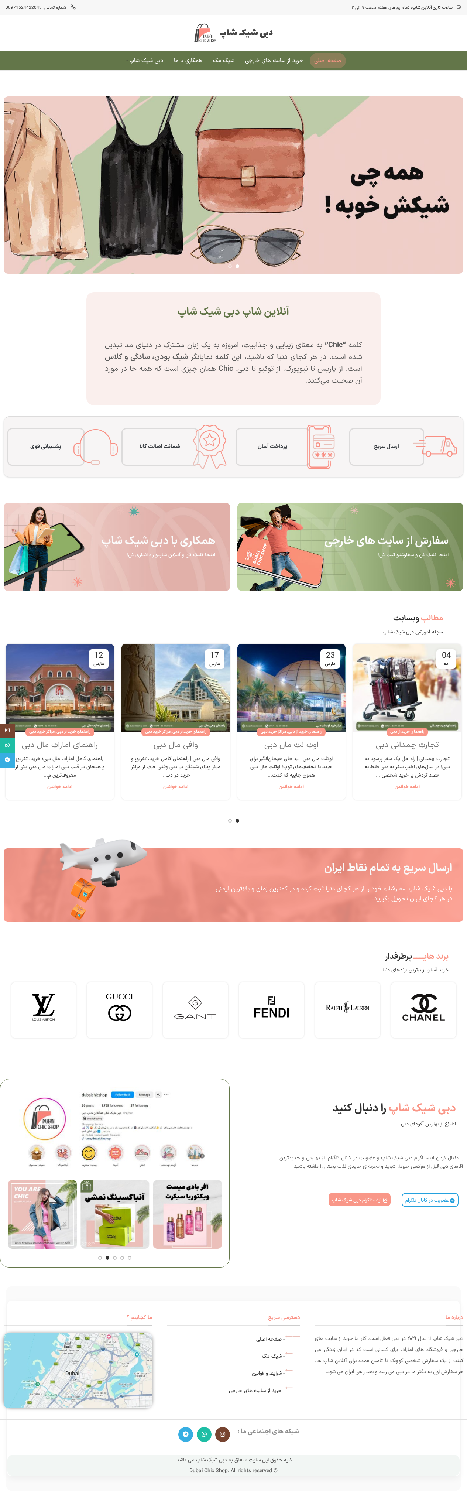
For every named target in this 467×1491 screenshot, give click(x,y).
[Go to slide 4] (107, 1258)
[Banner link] (350, 547)
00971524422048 (24, 7)
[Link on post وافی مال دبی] (175, 688)
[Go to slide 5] (100, 1258)
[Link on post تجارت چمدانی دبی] (407, 688)
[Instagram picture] (195, 1214)
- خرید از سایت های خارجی (257, 1391)
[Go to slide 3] (115, 1258)
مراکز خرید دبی (273, 732)
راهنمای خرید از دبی (407, 732)
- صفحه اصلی (270, 1339)
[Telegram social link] (185, 1434)
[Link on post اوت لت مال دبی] (291, 688)
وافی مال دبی (176, 745)
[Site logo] (233, 33)
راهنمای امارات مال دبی (60, 745)
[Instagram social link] (222, 1434)
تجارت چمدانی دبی (407, 745)
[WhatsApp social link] (204, 1434)
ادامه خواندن (407, 786)
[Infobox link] (423, 1010)
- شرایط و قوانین (268, 1373)
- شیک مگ (273, 1356)
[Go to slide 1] (237, 266)
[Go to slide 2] (230, 266)
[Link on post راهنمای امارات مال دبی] (60, 688)
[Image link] (78, 1370)
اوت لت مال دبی (291, 745)
